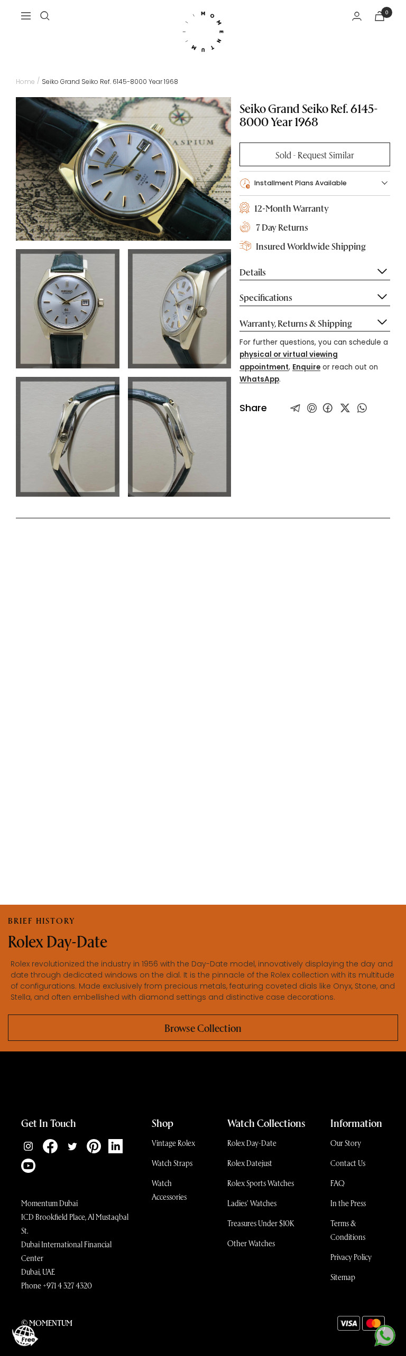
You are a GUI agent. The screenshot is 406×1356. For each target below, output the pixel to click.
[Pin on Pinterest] (312, 408)
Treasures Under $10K (260, 1223)
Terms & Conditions (347, 1229)
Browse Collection (203, 1027)
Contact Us (347, 1163)
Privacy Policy (351, 1257)
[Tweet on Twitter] (295, 408)
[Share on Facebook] (328, 408)
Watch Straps (172, 1163)
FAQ (337, 1183)
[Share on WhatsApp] (362, 408)
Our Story (345, 1143)
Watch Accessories (169, 1189)
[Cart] (379, 16)
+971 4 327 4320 (67, 1285)
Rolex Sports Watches (260, 1183)
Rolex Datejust (249, 1163)
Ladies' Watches (251, 1203)
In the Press (348, 1203)
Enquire (306, 367)
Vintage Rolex (173, 1143)
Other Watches (251, 1243)
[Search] (45, 16)
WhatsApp (259, 379)
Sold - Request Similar (314, 154)
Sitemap (342, 1277)
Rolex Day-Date (251, 1143)
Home (25, 81)
